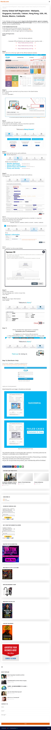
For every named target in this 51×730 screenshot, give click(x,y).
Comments (6, 500)
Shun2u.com (5, 1)
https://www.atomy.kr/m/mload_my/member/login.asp (15, 364)
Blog (17, 728)
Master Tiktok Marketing (24, 482)
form (30, 29)
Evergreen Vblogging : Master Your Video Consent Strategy (9, 483)
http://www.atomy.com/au (16, 336)
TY (8, 728)
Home (3, 6)
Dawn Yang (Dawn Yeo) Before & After (15, 675)
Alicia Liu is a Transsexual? (13, 697)
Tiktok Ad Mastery (38, 482)
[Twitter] (13, 467)
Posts (5, 499)
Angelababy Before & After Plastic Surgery (16, 680)
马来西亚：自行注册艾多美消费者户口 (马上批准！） (17, 686)
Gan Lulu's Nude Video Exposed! (14, 691)
